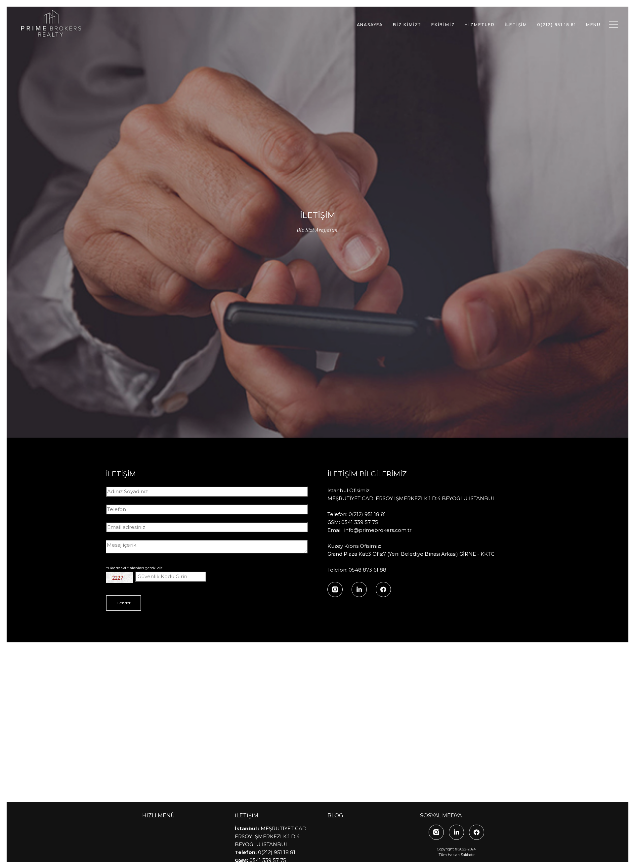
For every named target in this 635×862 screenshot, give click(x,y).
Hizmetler (479, 24)
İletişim (516, 24)
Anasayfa (370, 24)
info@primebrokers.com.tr (377, 530)
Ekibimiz (443, 24)
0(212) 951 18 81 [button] (556, 24)
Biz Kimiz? (407, 24)
